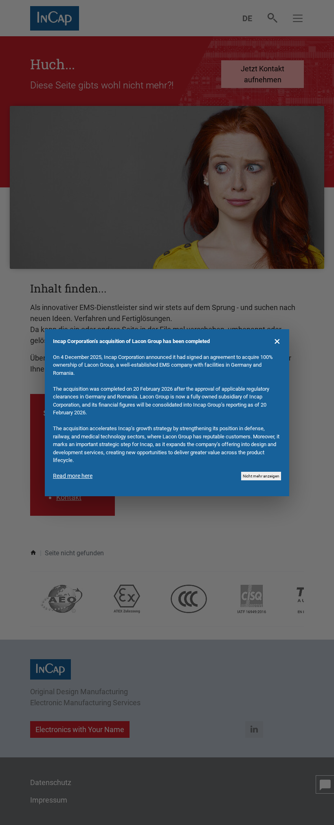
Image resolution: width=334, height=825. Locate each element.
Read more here (72, 476)
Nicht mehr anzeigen (261, 476)
